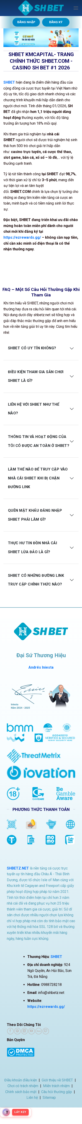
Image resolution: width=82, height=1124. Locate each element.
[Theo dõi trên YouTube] (31, 1031)
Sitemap (49, 1097)
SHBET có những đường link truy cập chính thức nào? (36, 579)
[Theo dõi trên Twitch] (46, 1031)
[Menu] (76, 8)
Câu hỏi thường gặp (56, 1092)
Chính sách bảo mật (20, 1092)
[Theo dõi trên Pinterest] (17, 1031)
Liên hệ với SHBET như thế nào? (33, 408)
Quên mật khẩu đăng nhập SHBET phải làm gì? (35, 514)
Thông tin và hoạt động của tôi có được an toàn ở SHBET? (38, 441)
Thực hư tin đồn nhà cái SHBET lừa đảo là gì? (32, 547)
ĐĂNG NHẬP (26, 22)
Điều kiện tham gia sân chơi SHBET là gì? (36, 376)
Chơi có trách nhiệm (23, 1086)
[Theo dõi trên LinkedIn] (24, 1031)
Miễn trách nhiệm (56, 1086)
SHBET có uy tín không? (32, 348)
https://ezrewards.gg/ (22, 237)
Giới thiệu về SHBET (57, 1080)
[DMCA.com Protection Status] (20, 1052)
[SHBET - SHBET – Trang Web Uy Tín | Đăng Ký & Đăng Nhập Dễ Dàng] (41, 8)
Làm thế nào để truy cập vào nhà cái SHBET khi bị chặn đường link (38, 478)
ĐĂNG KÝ (55, 22)
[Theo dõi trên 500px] (38, 1031)
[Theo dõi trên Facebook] (10, 1031)
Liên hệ (32, 1097)
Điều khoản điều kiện (20, 1080)
